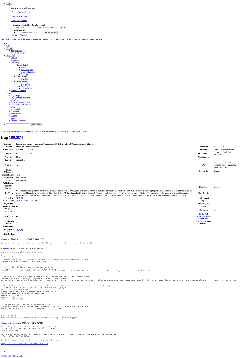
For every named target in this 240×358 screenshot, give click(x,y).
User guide (15, 111)
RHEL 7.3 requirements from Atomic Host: (204, 216)
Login (9, 3)
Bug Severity (26, 86)
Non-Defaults (26, 88)
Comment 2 (6, 239)
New (8, 46)
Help (8, 93)
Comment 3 (6, 248)
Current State (22, 65)
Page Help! (15, 95)
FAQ (13, 107)
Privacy (4, 356)
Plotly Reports (22, 81)
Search (9, 48)
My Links (10, 55)
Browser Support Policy (20, 102)
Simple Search (16, 51)
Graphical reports (28, 72)
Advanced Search (18, 53)
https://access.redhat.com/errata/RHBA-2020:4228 (24, 344)
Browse (14, 58)
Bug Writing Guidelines (20, 98)
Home (8, 43)
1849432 (19, 198)
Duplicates (25, 74)
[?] (7, 127)
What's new (15, 100)
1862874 (16, 137)
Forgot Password (18, 30)
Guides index (16, 109)
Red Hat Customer (19, 21)
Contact (14, 116)
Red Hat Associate (19, 16)
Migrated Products (18, 120)
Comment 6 (6, 323)
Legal (13, 118)
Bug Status (25, 84)
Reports (15, 62)
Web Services (16, 113)
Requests (14, 60)
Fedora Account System (21, 12)
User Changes (26, 79)
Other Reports (22, 77)
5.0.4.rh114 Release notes (21, 104)
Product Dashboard (18, 91)
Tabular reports (27, 70)
